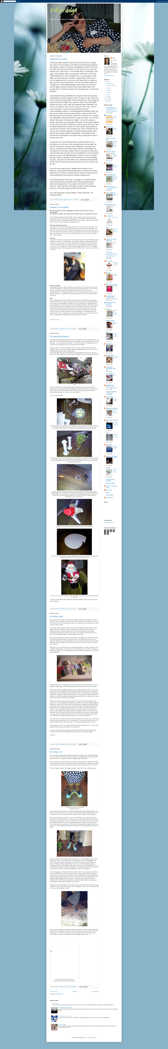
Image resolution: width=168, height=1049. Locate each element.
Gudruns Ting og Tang (111, 284)
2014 (107, 82)
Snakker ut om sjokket (59, 207)
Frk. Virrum (109, 252)
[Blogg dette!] (83, 200)
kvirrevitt (108, 468)
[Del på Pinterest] (88, 200)
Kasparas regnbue (110, 151)
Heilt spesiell (109, 261)
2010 (107, 100)
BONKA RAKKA (110, 385)
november (109, 83)
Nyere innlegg (53, 991)
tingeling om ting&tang (111, 408)
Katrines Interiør (110, 186)
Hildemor (108, 332)
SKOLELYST (109, 163)
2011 (107, 98)
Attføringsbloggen (110, 296)
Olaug (113, 58)
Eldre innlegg (95, 991)
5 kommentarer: (73, 744)
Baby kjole (115, 285)
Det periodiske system (115, 166)
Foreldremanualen (110, 107)
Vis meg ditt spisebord (59, 336)
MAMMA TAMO (109, 355)
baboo (107, 227)
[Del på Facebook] (87, 200)
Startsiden (74, 991)
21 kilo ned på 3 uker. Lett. (64, 1016)
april (108, 90)
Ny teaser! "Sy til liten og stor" (115, 264)
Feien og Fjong (109, 495)
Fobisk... (115, 345)
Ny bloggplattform (109, 393)
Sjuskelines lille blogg (111, 456)
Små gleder (109, 444)
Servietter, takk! (56, 616)
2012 (107, 96)
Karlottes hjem (109, 397)
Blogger (94, 1037)
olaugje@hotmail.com (109, 522)
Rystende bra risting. (58, 59)
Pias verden (109, 115)
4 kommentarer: (72, 328)
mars (108, 92)
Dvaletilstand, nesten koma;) (115, 424)
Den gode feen (109, 216)
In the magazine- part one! (115, 399)
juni (108, 88)
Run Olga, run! (56, 752)
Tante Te (108, 433)
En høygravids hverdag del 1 (65, 1007)
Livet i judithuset (110, 373)
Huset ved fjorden (110, 192)
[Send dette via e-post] (82, 200)
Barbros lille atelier (110, 174)
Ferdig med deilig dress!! (115, 447)
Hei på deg (115, 217)
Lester (114, 375)
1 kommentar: (76, 199)
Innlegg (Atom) (59, 994)
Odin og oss (109, 490)
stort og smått (109, 497)
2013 (107, 94)
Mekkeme (108, 273)
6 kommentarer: (74, 986)
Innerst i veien (109, 127)
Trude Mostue (55, 1003)
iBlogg (107, 492)
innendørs (108, 309)
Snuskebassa (109, 344)
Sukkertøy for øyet (110, 204)
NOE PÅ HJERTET (110, 483)
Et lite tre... (115, 205)
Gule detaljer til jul (115, 323)
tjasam (85, 1037)
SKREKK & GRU (110, 320)
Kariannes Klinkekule (111, 391)
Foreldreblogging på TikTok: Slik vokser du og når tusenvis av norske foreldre (112, 110)
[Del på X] (85, 200)
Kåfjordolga (63, 10)
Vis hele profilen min (109, 75)
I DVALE (107, 369)
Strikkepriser (108, 305)
